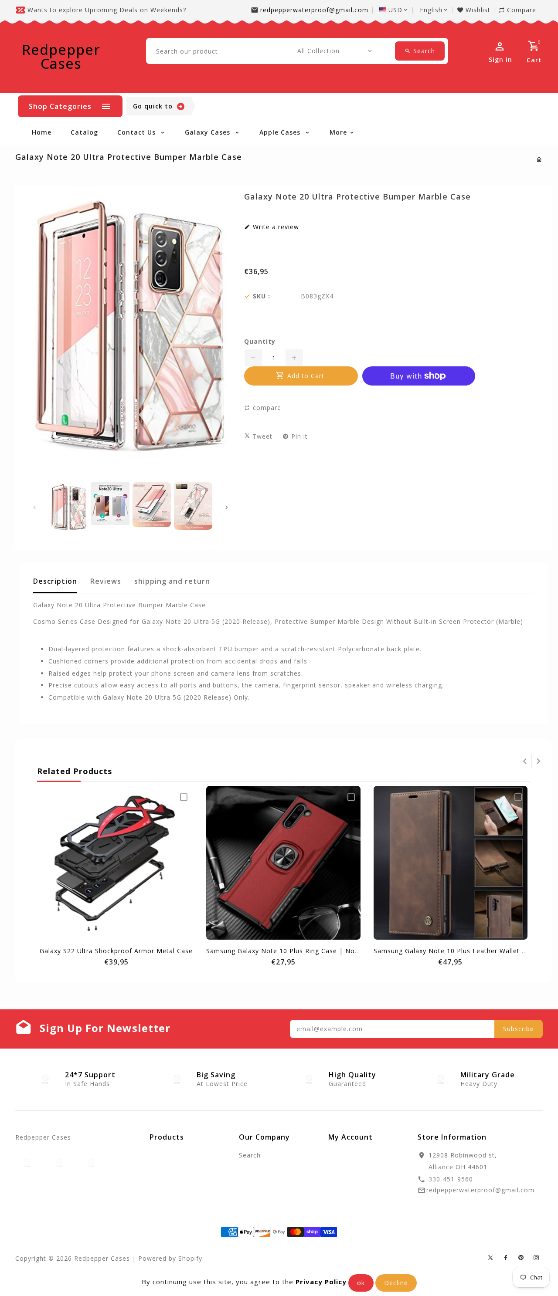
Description (55, 581)
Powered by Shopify (170, 1258)
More (338, 132)
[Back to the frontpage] (539, 159)
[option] (68, 507)
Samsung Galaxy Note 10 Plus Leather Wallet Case (456, 951)
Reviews (105, 581)
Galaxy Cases (208, 132)
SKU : (261, 296)
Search (250, 1155)
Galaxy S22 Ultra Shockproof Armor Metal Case (116, 951)
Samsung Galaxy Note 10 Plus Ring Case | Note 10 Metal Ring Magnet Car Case (336, 951)
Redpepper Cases (61, 57)
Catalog (84, 132)
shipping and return (172, 581)
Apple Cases (281, 132)
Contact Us (137, 132)
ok (361, 1283)
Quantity (260, 341)
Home (41, 132)
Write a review (275, 227)
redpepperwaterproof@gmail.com (314, 10)
